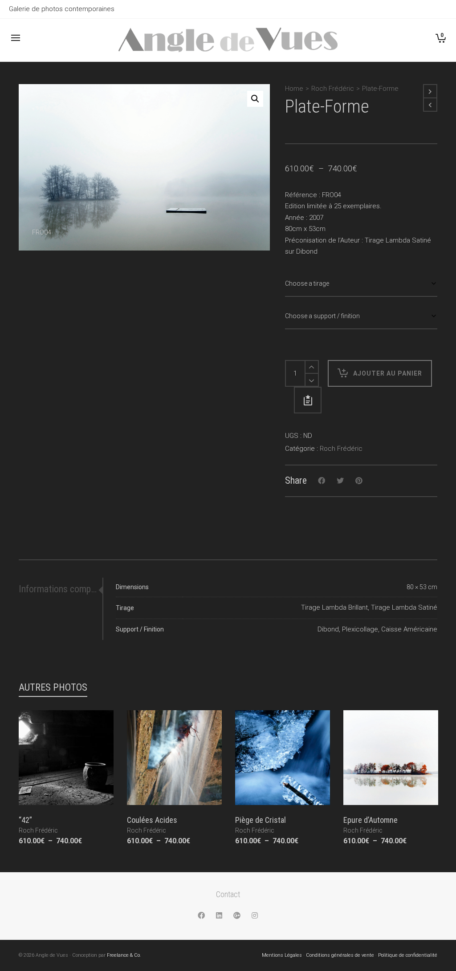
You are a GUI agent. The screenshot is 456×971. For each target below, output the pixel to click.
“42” (25, 820)
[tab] (60, 589)
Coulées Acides (152, 820)
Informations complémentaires (58, 589)
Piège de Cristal (260, 820)
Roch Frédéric (332, 89)
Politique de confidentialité (407, 955)
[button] (255, 99)
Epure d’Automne (370, 820)
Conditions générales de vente (340, 955)
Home (294, 89)
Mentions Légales (282, 955)
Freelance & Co (123, 955)
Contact (228, 894)
